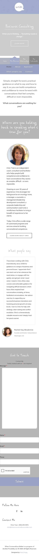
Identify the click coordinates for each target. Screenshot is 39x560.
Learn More (19, 43)
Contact (29, 72)
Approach (28, 67)
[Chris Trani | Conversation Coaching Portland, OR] (19, 7)
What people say (14, 72)
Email (2, 446)
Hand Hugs (23, 552)
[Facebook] (17, 511)
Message (3, 366)
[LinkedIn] (22, 511)
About (18, 67)
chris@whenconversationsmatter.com (19, 527)
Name (2, 435)
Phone (2, 457)
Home (9, 67)
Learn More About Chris (19, 235)
